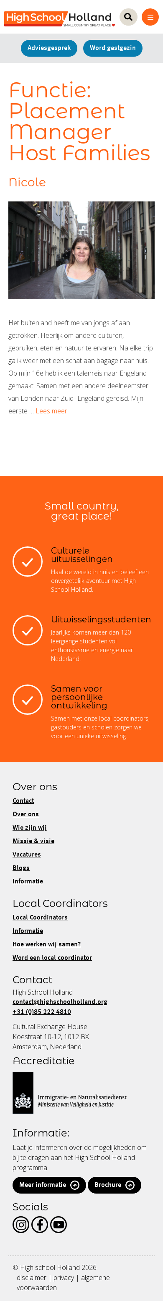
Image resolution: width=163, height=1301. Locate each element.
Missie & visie (33, 841)
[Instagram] (21, 1224)
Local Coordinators (40, 917)
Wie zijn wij (30, 828)
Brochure (107, 1185)
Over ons (26, 814)
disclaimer (31, 1277)
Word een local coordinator (52, 958)
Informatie (28, 881)
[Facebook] (39, 1224)
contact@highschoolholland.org (60, 1002)
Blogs (21, 868)
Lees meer (51, 410)
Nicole (27, 182)
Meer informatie (42, 1185)
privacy (63, 1277)
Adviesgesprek (49, 48)
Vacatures (27, 855)
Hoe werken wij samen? (47, 944)
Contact (23, 801)
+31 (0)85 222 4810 (42, 1012)
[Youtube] (58, 1224)
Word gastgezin (113, 48)
